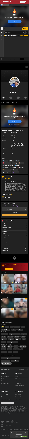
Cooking (14, 167)
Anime (12, 160)
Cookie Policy (19, 434)
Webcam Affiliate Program (6, 399)
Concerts (6, 167)
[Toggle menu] (1, 2)
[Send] (27, 32)
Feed (23, 5)
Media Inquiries (6, 383)
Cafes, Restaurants (9, 165)
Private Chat (23, 35)
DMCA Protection (18, 399)
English (22, 369)
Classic (17, 165)
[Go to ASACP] (8, 422)
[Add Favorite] (2, 28)
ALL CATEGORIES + (6, 363)
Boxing (15, 163)
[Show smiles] (23, 32)
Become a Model (4, 394)
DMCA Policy (17, 380)
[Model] (26, 67)
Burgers (22, 163)
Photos (18, 5)
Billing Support (18, 396)
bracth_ (3, 322)
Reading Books (8, 172)
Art (18, 160)
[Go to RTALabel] (2, 422)
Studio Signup (4, 396)
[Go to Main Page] (9, 1)
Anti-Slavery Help (18, 387)
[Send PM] (25, 98)
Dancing (21, 167)
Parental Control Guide (19, 385)
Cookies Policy (18, 383)
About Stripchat (6, 376)
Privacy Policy (17, 376)
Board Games (7, 163)
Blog (3, 378)
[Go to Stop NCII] (9, 425)
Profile (2, 102)
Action (6, 160)
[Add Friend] (18, 98)
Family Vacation (8, 169)
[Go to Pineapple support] (2, 425)
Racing (16, 169)
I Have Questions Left (7, 403)
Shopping (16, 172)
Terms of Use (17, 378)
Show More (14, 252)
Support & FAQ (18, 394)
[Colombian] (2, 327)
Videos (12, 5)
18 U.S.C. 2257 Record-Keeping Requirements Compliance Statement (14, 429)
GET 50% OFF (9, 269)
